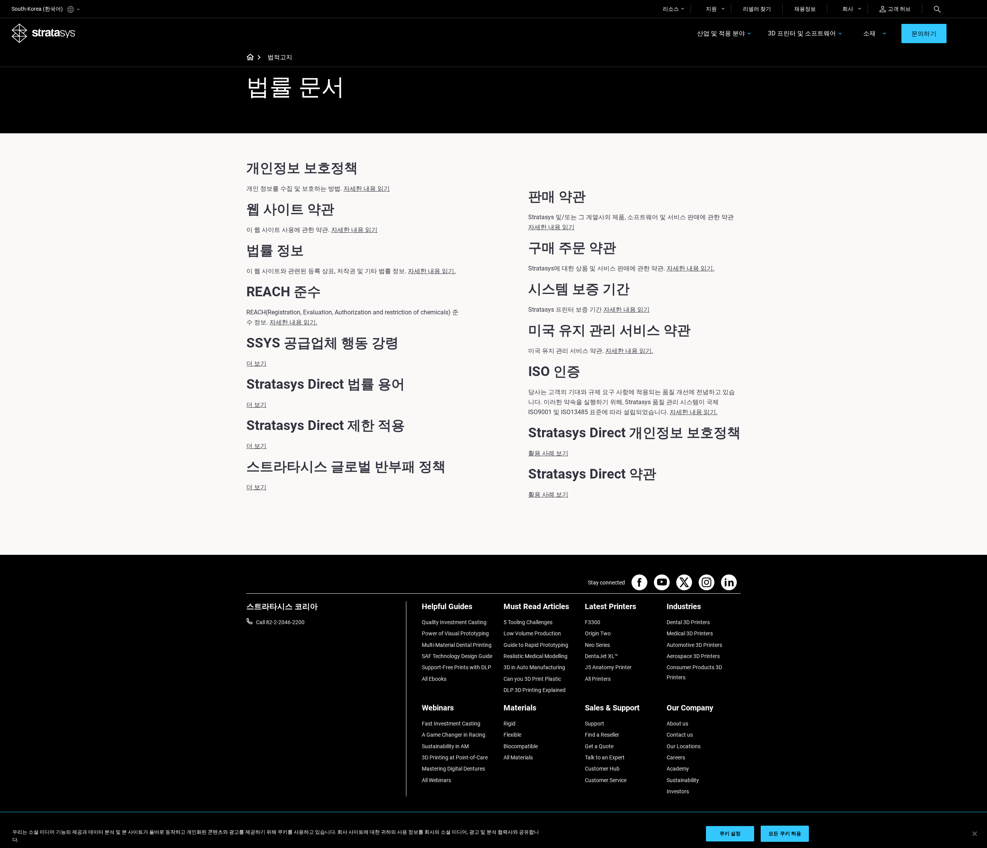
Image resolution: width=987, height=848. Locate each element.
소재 (869, 33)
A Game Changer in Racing (453, 735)
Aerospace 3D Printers (693, 656)
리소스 (671, 9)
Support (594, 723)
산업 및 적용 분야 (721, 33)
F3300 (592, 622)
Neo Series (597, 645)
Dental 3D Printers (688, 622)
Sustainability (683, 780)
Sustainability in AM (445, 746)
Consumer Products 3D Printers (694, 672)
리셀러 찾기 (757, 9)
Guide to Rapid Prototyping (536, 645)
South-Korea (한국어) (38, 9)
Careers (676, 757)
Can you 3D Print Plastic (532, 679)
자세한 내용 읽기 (367, 188)
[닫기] (974, 833)
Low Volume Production (532, 633)
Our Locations (684, 746)
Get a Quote (599, 746)
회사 (847, 9)
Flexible (512, 735)
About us (677, 723)
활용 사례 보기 (548, 453)
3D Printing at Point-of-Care (455, 757)
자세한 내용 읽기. (432, 271)
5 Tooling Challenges (528, 622)
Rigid (509, 723)
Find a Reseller (602, 735)
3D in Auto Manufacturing (534, 667)
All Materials (518, 757)
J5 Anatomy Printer (608, 667)
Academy (678, 769)
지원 (711, 9)
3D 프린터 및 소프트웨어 (802, 33)
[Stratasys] (44, 33)
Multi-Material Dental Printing (457, 645)
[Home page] (247, 58)
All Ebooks (434, 679)
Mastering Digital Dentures (453, 769)
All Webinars (436, 780)
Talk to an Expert (605, 757)
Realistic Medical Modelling (536, 656)
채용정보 (805, 9)
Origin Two (598, 633)
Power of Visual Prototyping (455, 633)
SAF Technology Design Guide (457, 656)
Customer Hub (602, 769)
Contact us (680, 735)
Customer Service (606, 780)
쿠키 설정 (730, 833)
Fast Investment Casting (451, 723)
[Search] (937, 9)
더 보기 (256, 363)
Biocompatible (521, 746)
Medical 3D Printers (690, 633)
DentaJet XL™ (601, 656)
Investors (678, 791)
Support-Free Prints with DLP (456, 667)
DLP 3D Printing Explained (535, 690)
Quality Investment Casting (454, 622)
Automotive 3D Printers (694, 645)
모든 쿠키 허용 (784, 833)
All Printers (598, 679)
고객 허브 (899, 9)
